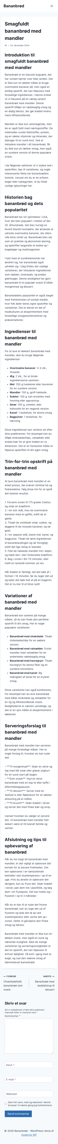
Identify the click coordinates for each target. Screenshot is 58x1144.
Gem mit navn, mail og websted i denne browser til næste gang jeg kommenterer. (30, 1104)
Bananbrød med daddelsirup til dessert (44, 983)
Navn (10, 1065)
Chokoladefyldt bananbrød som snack (13, 983)
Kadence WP (29, 1134)
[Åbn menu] (51, 6)
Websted (11, 1093)
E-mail (11, 1079)
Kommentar (13, 1016)
